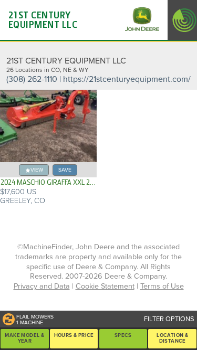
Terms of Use (162, 286)
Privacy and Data (42, 286)
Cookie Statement (105, 286)
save (64, 169)
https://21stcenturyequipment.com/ (127, 79)
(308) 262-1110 (31, 79)
